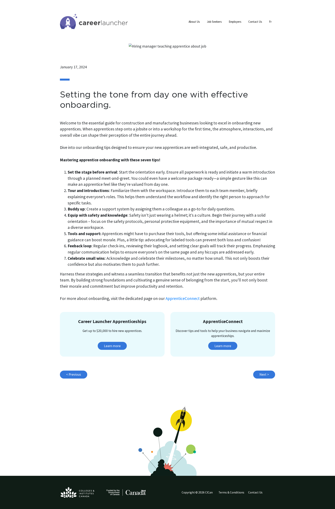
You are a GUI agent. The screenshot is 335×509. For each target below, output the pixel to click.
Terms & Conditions (231, 492)
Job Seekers (214, 21)
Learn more (112, 346)
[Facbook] (272, 493)
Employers (235, 21)
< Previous (73, 374)
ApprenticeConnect (183, 298)
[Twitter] (269, 493)
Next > (264, 374)
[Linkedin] (271, 493)
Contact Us (255, 21)
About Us (194, 21)
